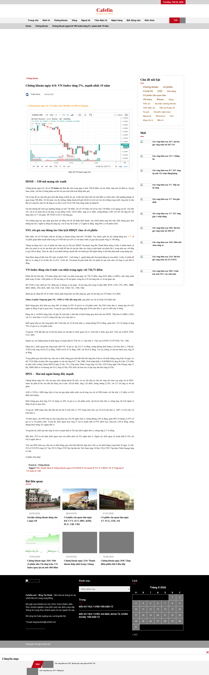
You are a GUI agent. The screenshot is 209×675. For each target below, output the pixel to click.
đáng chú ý (148, 120)
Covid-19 (148, 91)
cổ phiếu (168, 87)
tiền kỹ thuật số (167, 108)
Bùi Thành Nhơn (44, 468)
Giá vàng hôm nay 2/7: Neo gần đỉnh (166, 200)
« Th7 (134, 635)
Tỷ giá (146, 112)
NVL (130, 237)
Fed (171, 116)
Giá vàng (171, 91)
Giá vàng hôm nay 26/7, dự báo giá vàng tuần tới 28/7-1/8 (166, 143)
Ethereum (160, 116)
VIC (110, 468)
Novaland (88, 468)
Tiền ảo (146, 103)
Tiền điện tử (100, 20)
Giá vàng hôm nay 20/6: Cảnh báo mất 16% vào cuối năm (165, 272)
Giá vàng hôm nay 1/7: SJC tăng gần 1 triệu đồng (166, 215)
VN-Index (30, 471)
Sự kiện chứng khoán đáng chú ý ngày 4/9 (42, 519)
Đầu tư (160, 120)
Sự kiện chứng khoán (165, 103)
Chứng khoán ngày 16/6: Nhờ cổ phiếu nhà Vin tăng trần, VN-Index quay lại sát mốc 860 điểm (42, 564)
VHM (103, 468)
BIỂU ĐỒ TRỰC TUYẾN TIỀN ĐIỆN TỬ (96, 607)
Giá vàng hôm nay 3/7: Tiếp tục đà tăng (166, 186)
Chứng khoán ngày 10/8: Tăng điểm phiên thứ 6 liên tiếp (116, 562)
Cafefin (104, 10)
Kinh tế (46, 20)
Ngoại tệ (85, 20)
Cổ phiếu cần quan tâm (154, 95)
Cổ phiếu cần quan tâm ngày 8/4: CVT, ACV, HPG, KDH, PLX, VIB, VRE (78, 520)
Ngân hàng (116, 20)
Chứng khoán (61, 20)
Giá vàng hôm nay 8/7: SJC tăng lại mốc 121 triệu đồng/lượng (166, 171)
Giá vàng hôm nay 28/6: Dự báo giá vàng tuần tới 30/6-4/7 (166, 229)
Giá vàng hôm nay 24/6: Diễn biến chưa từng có (167, 243)
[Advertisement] (104, 50)
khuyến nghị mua (162, 112)
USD (159, 91)
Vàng (74, 20)
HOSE (79, 468)
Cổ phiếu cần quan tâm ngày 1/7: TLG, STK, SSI (115, 519)
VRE (39, 471)
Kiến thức (150, 20)
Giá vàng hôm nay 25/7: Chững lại (166, 157)
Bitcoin (160, 99)
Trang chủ (33, 20)
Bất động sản (133, 20)
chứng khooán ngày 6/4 (64, 468)
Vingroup (118, 468)
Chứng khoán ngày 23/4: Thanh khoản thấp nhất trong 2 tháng (79, 562)
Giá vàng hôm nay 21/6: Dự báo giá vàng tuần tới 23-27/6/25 (166, 258)
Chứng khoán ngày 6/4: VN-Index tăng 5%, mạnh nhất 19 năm (68, 85)
